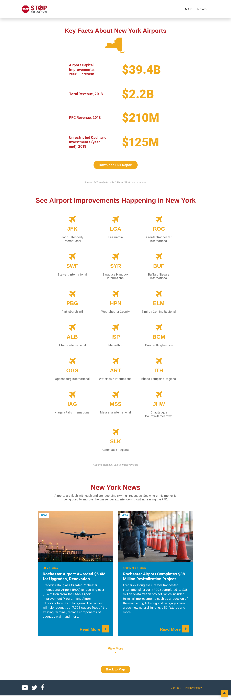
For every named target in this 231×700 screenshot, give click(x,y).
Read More (90, 629)
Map (188, 9)
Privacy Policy (193, 687)
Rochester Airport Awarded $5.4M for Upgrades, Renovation (74, 576)
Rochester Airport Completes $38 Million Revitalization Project (154, 576)
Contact (176, 687)
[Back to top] (224, 693)
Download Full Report (115, 165)
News (201, 9)
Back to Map (115, 669)
